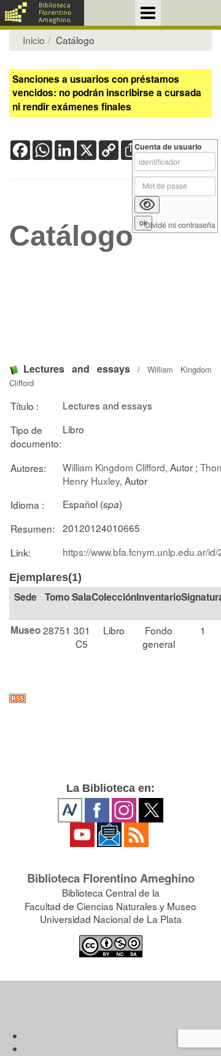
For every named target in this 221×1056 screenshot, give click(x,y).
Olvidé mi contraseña (179, 225)
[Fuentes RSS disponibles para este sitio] (110, 698)
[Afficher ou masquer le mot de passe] (147, 204)
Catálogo (71, 236)
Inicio (34, 40)
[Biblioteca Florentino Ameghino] (42, 13)
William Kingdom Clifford (114, 467)
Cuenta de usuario (168, 147)
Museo (25, 630)
